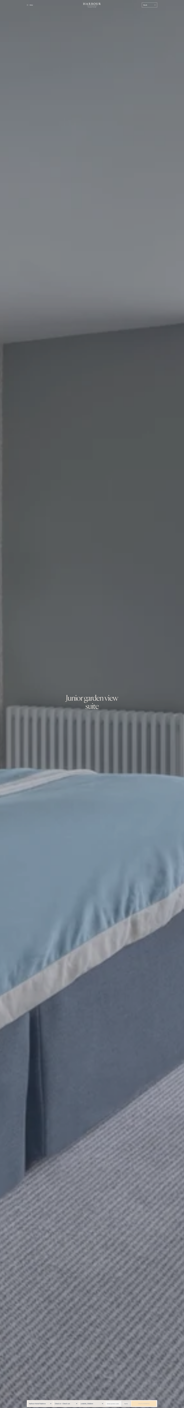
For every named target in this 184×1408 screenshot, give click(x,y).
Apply (126, 1403)
